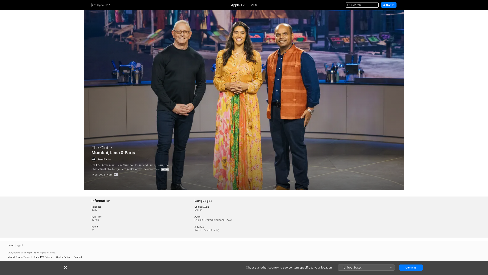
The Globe (102, 147)
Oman (10, 245)
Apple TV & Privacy (43, 257)
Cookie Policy (63, 257)
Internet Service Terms (19, 257)
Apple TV (238, 5)
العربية (20, 245)
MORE (165, 169)
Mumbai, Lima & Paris (244, 100)
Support (78, 257)
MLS (253, 5)
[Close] (65, 267)
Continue (411, 267)
